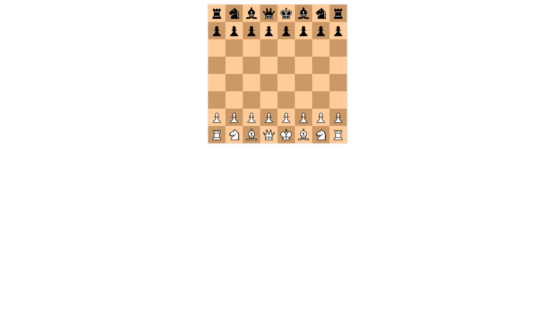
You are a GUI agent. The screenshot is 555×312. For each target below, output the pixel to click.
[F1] (303, 135)
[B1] (234, 135)
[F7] (303, 31)
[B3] (234, 100)
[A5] (217, 65)
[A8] (217, 13)
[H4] (338, 83)
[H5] (338, 65)
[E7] (286, 31)
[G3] (321, 100)
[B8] (234, 13)
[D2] (269, 117)
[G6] (321, 48)
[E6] (286, 48)
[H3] (338, 100)
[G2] (321, 117)
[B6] (234, 48)
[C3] (251, 100)
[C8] (251, 13)
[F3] (303, 100)
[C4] (251, 83)
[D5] (269, 65)
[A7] (217, 31)
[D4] (269, 83)
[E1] (286, 135)
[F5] (303, 65)
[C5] (251, 65)
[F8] (303, 13)
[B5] (234, 65)
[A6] (217, 48)
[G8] (321, 13)
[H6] (338, 48)
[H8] (338, 13)
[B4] (234, 83)
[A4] (217, 83)
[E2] (286, 117)
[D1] (269, 135)
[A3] (217, 100)
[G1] (321, 135)
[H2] (338, 117)
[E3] (286, 100)
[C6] (251, 48)
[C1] (251, 135)
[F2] (303, 117)
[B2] (234, 117)
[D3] (269, 100)
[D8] (269, 13)
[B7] (234, 31)
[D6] (269, 48)
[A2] (217, 117)
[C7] (251, 31)
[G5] (321, 65)
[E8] (286, 13)
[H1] (338, 135)
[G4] (321, 83)
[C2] (251, 117)
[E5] (286, 65)
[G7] (321, 31)
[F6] (303, 48)
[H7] (338, 31)
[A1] (217, 135)
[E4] (286, 83)
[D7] (269, 31)
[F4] (303, 83)
